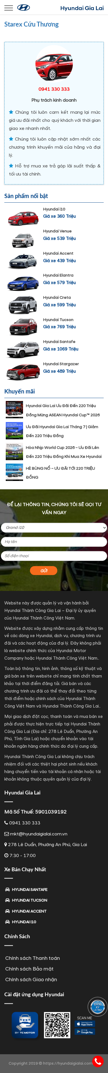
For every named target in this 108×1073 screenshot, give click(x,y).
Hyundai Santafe (59, 341)
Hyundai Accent (58, 253)
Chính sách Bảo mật (29, 969)
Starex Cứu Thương (31, 24)
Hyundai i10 (54, 209)
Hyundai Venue (57, 231)
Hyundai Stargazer (61, 363)
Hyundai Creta (57, 297)
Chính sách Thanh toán (32, 958)
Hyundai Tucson (58, 319)
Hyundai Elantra (58, 275)
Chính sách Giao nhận (31, 979)
